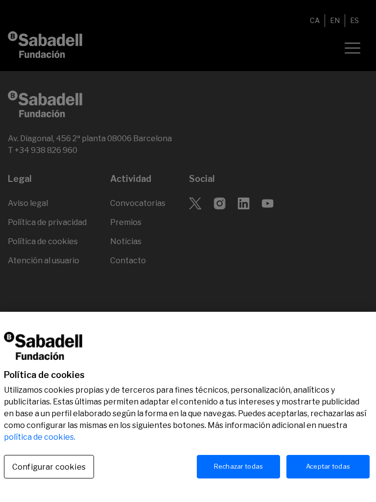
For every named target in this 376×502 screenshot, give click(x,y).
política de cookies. (39, 437)
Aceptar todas (328, 466)
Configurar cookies (49, 467)
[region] (188, 407)
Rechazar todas (238, 466)
